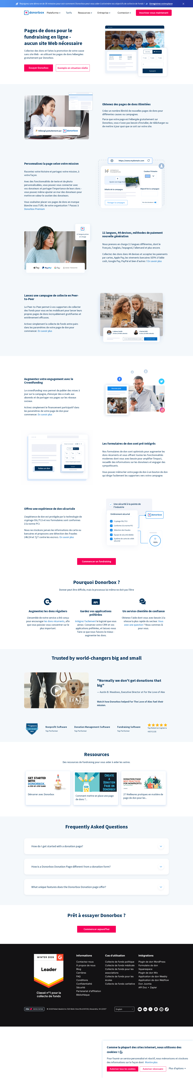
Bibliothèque (83, 994)
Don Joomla (144, 983)
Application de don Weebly (152, 976)
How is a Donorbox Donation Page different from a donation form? (71, 866)
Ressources (84, 12)
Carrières (81, 972)
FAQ (78, 976)
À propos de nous (85, 965)
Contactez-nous (85, 961)
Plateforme (52, 12)
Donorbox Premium (34, 209)
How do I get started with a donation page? (57, 846)
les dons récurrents (54, 621)
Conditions (82, 980)
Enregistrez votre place (161, 3)
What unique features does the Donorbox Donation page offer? (68, 887)
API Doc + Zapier (147, 987)
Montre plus (151, 1062)
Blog (78, 969)
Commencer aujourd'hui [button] (96, 929)
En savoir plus (154, 261)
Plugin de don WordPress (151, 961)
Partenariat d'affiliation (88, 991)
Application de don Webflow (153, 980)
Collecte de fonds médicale (120, 965)
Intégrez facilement (85, 621)
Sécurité (80, 987)
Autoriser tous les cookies (122, 1069)
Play (56, 691)
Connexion (123, 12)
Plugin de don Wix (148, 972)
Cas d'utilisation (115, 955)
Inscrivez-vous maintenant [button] (153, 12)
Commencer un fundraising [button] (96, 561)
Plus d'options (176, 1068)
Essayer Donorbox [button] (38, 67)
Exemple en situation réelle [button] (73, 68)
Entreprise (102, 12)
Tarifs (69, 12)
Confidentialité (84, 983)
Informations (84, 955)
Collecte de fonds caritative (120, 983)
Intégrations (145, 955)
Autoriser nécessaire (153, 1069)
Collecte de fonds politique (119, 961)
